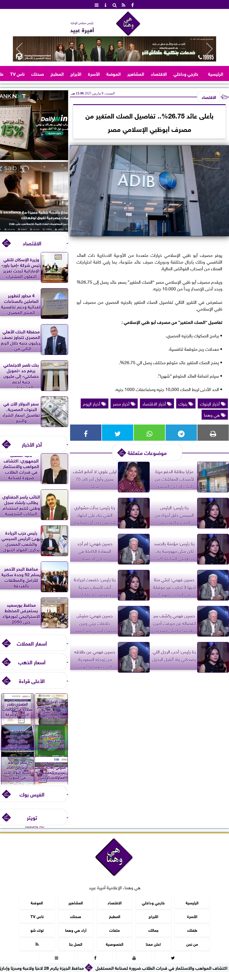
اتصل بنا (75, 943)
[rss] (123, 4)
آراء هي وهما (76, 929)
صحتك (37, 73)
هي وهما (212, 414)
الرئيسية (215, 73)
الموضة (113, 73)
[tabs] (96, 4)
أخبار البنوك (210, 403)
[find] (114, 4)
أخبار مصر (122, 403)
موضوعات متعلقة (147, 452)
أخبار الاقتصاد (154, 403)
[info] (105, 4)
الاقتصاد (159, 73)
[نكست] (34, 158)
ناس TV (17, 73)
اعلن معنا (153, 943)
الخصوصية (114, 943)
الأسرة (94, 73)
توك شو (37, 929)
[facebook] (132, 4)
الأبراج (75, 73)
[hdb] (114, 48)
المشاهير (135, 73)
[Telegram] (181, 433)
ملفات (114, 929)
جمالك (153, 929)
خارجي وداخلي (185, 73)
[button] (19, 49)
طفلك (192, 929)
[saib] (34, 229)
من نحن (192, 943)
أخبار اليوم (92, 403)
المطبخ (57, 73)
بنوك (183, 403)
